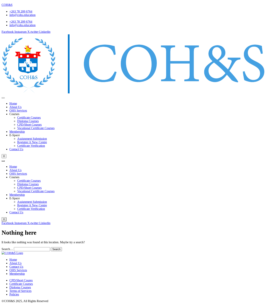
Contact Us (16, 149)
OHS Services (18, 110)
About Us (15, 107)
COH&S (7, 4)
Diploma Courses (28, 121)
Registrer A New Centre (32, 142)
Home (13, 103)
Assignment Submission (32, 138)
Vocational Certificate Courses (36, 128)
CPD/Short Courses (29, 124)
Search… (7, 249)
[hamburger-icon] (3, 97)
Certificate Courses (29, 117)
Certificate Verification (31, 145)
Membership (17, 131)
